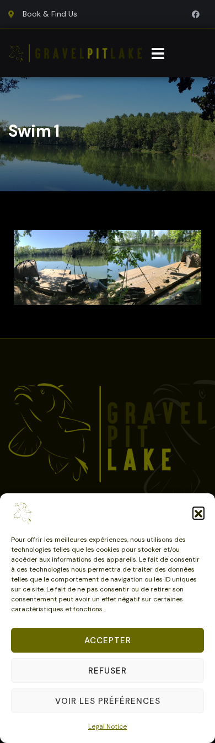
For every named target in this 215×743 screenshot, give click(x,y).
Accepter (107, 640)
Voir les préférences (107, 701)
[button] (198, 512)
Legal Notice (107, 726)
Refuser (107, 670)
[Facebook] (196, 14)
